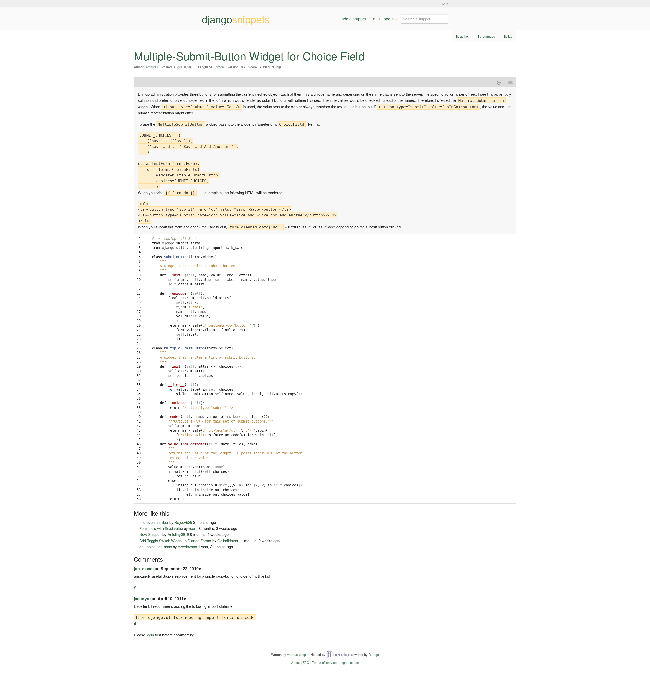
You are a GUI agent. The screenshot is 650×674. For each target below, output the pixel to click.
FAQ (306, 662)
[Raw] (510, 82)
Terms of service (324, 662)
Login (444, 4)
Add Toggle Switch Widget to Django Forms (175, 540)
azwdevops (187, 546)
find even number (153, 522)
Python (219, 67)
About (295, 662)
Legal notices (349, 662)
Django (374, 654)
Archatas (152, 67)
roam (193, 528)
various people (297, 654)
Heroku (338, 654)
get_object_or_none (155, 546)
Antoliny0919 (178, 534)
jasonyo (141, 598)
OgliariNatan (227, 540)
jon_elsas (143, 568)
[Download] (498, 82)
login (150, 634)
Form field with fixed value (161, 528)
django (236, 18)
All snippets (383, 19)
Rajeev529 (183, 522)
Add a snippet (354, 19)
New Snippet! (150, 534)
